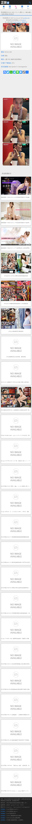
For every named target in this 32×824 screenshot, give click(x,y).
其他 (6, 55)
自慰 (15, 59)
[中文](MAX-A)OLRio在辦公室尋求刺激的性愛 (16, 276)
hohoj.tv (23, 20)
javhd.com (26, 18)
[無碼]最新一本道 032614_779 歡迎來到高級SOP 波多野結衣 (16, 222)
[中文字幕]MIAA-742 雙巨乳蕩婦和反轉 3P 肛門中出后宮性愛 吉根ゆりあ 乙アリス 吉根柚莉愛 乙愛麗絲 (16, 562)
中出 (9, 59)
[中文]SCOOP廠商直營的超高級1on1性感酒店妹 (16, 303)
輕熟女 (19, 59)
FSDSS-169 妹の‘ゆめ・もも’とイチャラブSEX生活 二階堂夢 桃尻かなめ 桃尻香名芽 (16, 435)
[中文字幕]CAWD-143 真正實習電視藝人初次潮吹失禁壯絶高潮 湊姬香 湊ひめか (16, 664)
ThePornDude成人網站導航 (13, 817)
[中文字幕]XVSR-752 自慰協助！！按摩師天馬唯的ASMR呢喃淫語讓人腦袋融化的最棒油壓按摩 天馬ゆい (16, 714)
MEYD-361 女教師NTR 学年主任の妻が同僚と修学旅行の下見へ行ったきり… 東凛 (16, 382)
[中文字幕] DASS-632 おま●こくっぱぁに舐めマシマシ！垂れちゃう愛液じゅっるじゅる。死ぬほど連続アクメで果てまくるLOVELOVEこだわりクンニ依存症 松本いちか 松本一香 (16, 791)
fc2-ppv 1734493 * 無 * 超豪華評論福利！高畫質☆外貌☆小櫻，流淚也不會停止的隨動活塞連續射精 (16, 638)
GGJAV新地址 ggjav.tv (12, 811)
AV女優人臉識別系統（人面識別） (15, 820)
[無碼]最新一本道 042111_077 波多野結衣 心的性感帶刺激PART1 (16, 248)
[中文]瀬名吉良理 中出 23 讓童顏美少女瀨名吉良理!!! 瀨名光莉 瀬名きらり (16, 410)
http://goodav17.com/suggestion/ (18, 66)
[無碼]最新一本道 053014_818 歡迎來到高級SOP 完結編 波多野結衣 (16, 197)
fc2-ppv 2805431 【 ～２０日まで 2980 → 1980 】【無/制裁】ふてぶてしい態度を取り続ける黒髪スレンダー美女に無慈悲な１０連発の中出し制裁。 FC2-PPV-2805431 (16, 511)
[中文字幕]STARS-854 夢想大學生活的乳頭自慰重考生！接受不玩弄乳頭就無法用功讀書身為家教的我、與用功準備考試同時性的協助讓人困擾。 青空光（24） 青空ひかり (16, 587)
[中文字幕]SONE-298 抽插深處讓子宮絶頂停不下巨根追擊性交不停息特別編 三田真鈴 (16, 740)
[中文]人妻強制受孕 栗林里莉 (16, 331)
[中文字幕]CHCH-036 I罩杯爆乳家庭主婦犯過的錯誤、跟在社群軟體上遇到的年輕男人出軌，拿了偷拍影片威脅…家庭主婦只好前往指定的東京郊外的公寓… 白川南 (16, 613)
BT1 (13, 63)
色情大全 (24, 22)
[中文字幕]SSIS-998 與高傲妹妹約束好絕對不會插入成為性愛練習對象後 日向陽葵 (16, 689)
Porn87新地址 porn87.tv (12, 809)
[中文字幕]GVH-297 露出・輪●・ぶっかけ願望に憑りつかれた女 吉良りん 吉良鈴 (16, 486)
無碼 (12, 59)
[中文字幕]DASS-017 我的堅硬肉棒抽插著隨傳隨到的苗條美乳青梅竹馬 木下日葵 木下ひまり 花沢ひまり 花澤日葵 (16, 537)
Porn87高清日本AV (11, 813)
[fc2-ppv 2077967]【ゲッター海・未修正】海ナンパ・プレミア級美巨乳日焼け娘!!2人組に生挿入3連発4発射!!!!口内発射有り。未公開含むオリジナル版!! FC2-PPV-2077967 (16, 460)
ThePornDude (17, 22)
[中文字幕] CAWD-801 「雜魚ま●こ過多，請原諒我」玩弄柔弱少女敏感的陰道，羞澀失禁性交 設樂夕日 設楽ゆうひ (16, 765)
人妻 (6, 59)
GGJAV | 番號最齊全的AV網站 (13, 815)
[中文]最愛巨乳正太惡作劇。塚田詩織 (16, 356)
